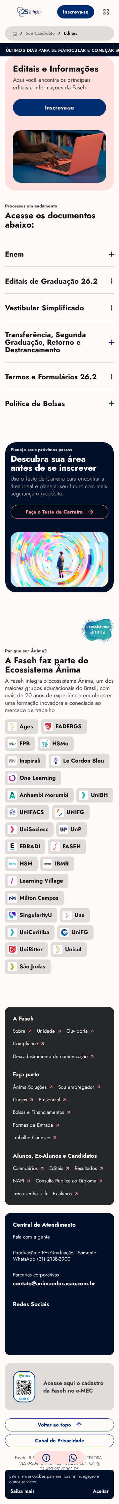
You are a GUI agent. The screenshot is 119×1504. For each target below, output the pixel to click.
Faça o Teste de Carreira (54, 512)
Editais (56, 1168)
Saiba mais (22, 1491)
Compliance (25, 1043)
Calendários (25, 1168)
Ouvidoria (77, 1031)
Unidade (46, 1031)
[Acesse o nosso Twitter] (98, 1319)
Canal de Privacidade (59, 1440)
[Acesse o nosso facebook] (19, 1319)
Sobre (19, 1031)
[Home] (15, 33)
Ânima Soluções (30, 1087)
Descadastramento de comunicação (50, 1056)
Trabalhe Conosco (31, 1137)
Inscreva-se (76, 12)
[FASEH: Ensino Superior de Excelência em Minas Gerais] (29, 12)
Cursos (20, 1099)
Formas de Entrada (33, 1125)
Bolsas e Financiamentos (38, 1112)
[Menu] (106, 11)
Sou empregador (76, 1087)
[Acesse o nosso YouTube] (19, 1340)
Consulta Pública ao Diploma (66, 1180)
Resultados (86, 1168)
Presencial (49, 1099)
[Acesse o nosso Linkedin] (72, 1319)
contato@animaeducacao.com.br (54, 1283)
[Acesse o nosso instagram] (46, 1319)
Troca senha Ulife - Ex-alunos (42, 1193)
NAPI (18, 1180)
